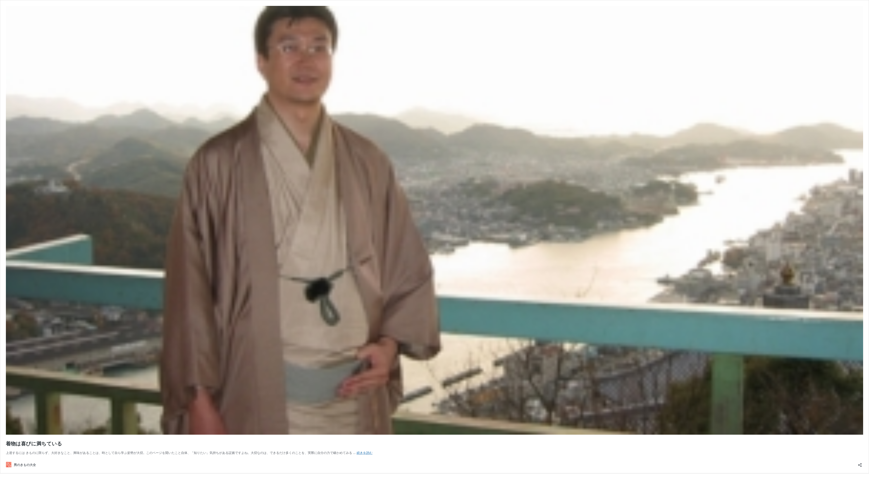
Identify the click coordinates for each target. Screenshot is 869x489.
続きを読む (364, 453)
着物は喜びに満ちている (34, 443)
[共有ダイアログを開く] (860, 463)
